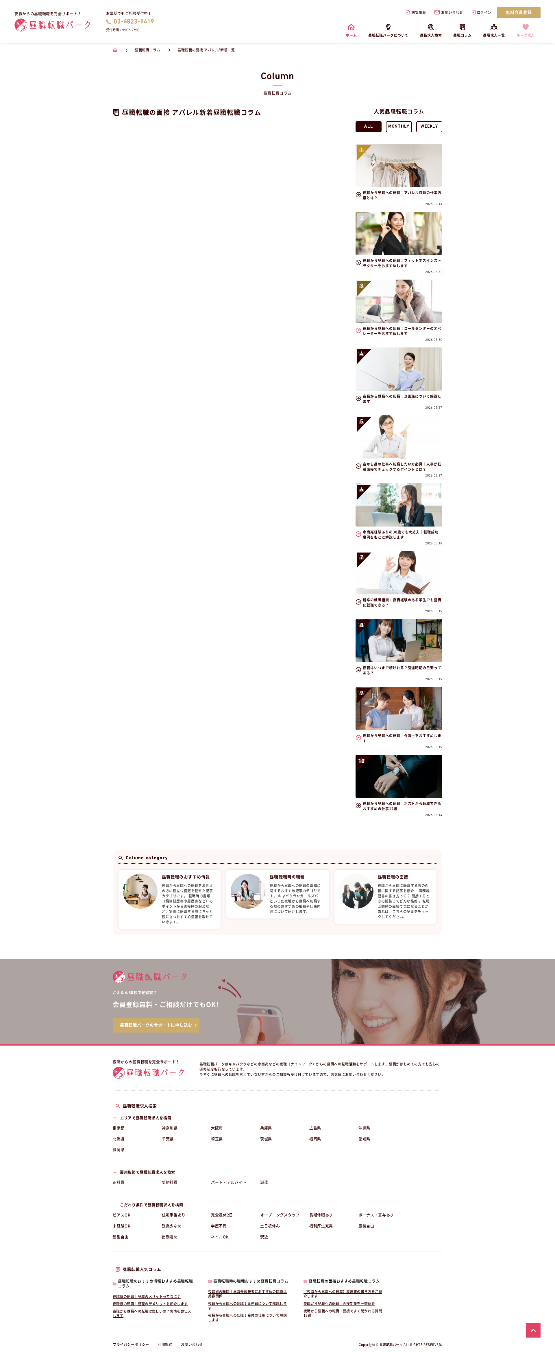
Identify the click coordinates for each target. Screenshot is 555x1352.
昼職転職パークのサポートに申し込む (156, 1025)
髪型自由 (121, 1237)
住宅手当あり (174, 1215)
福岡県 (315, 1139)
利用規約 (165, 1344)
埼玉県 (217, 1139)
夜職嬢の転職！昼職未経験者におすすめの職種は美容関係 (247, 1294)
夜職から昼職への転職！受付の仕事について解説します (247, 1318)
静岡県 (119, 1150)
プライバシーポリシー (131, 1344)
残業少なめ (172, 1226)
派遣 (264, 1182)
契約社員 (170, 1182)
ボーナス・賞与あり (376, 1215)
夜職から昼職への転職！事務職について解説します (247, 1306)
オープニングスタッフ (280, 1215)
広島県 (315, 1128)
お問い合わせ (452, 12)
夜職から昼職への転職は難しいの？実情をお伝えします (152, 1314)
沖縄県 (364, 1128)
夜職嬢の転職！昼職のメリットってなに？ (147, 1296)
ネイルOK (220, 1237)
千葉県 (168, 1139)
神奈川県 (170, 1128)
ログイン (484, 12)
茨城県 (266, 1139)
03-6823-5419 (134, 21)
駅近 (264, 1237)
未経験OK (121, 1226)
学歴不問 (219, 1226)
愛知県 (364, 1139)
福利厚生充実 (321, 1226)
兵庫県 (266, 1128)
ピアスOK (121, 1215)
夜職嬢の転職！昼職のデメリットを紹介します (150, 1303)
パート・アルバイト (229, 1182)
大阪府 (217, 1128)
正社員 (119, 1182)
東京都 (119, 1128)
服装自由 (366, 1226)
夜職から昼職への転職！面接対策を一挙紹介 (339, 1303)
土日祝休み (270, 1226)
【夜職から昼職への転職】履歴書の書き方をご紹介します (343, 1294)
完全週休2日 (222, 1215)
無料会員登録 (519, 12)
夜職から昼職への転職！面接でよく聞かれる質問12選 (343, 1313)
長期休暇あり (321, 1215)
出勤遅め (170, 1237)
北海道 (119, 1139)
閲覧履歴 (418, 12)
